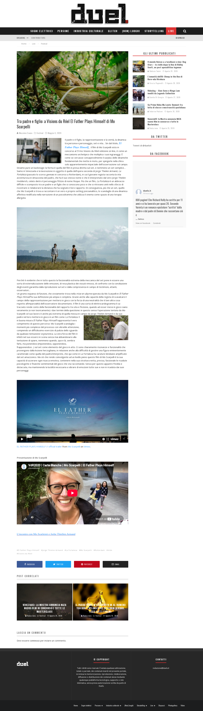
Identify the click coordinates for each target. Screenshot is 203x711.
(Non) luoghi (131, 31)
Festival (40, 133)
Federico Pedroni (156, 111)
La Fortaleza (71, 550)
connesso (35, 640)
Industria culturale (89, 31)
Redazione (153, 128)
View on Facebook (143, 223)
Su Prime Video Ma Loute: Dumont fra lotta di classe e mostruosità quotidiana (166, 106)
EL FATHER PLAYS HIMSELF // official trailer (39, 446)
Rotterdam (100, 550)
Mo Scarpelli (74, 446)
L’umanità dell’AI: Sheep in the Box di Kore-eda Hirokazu (165, 78)
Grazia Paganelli (156, 83)
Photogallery (172, 705)
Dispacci (180, 38)
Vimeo (87, 446)
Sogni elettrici (41, 31)
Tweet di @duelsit (142, 145)
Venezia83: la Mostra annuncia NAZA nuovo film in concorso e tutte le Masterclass (164, 121)
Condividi (156, 223)
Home (76, 705)
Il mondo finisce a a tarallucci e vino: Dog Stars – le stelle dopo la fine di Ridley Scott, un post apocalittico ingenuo (167, 64)
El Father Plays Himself (28, 550)
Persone (63, 31)
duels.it (147, 190)
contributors (38, 38)
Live (171, 31)
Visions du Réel (25, 553)
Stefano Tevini (155, 71)
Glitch (113, 31)
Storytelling (154, 31)
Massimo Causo (25, 132)
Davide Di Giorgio (156, 97)
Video (183, 705)
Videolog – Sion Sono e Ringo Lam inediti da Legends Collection (164, 92)
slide (110, 550)
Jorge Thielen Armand (52, 550)
